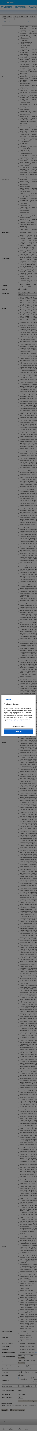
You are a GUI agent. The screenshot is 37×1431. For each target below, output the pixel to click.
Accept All (18, 731)
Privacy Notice (20, 720)
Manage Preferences (18, 726)
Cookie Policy (12, 720)
